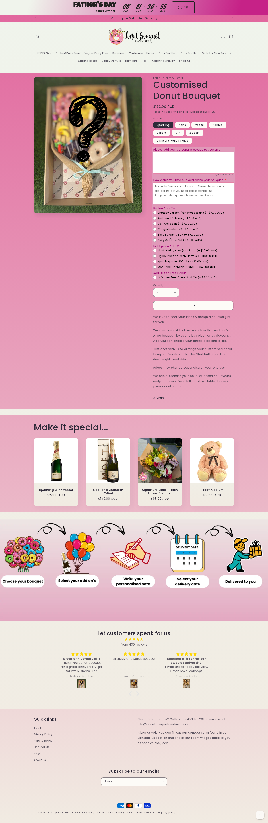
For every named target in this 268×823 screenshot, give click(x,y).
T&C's (38, 728)
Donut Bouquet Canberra (57, 812)
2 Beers (194, 133)
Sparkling (163, 125)
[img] (134, 639)
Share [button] (161, 398)
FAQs (37, 753)
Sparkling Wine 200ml (56, 490)
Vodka (199, 125)
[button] (38, 37)
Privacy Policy (43, 734)
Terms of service (144, 812)
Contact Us (41, 747)
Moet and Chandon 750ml (108, 491)
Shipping (179, 111)
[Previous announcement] (35, 18)
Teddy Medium (212, 490)
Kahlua (218, 125)
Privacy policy (124, 812)
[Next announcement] (233, 18)
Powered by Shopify (83, 812)
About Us (40, 760)
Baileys (162, 133)
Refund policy (43, 740)
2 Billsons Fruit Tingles (172, 140)
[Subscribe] (163, 781)
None (182, 125)
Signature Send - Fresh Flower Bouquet (160, 491)
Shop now (183, 7)
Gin (178, 133)
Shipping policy (166, 812)
